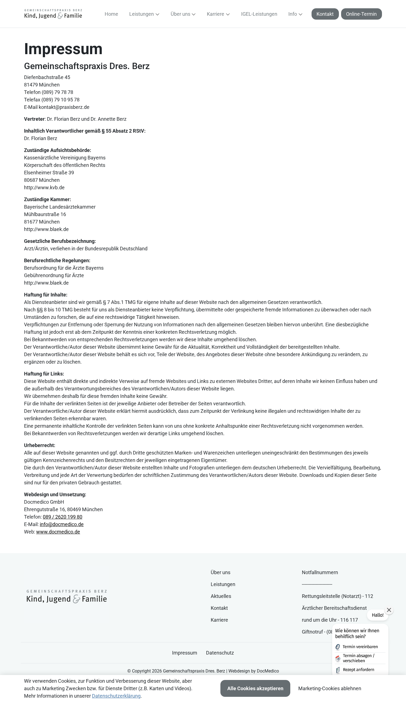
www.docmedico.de (58, 532)
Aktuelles (221, 596)
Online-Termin (361, 14)
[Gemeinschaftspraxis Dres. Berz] (53, 13)
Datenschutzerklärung (116, 696)
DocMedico (268, 671)
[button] (112, 14)
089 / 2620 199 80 (62, 517)
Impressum (184, 653)
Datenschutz (220, 653)
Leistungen (223, 584)
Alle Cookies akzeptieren (255, 688)
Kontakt (325, 14)
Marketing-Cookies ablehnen (329, 688)
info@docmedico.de (62, 524)
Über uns (220, 572)
